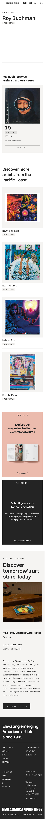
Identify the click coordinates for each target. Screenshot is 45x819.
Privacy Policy (28, 814)
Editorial (6, 762)
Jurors (5, 758)
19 (8, 127)
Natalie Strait (9, 340)
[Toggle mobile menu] (3, 3)
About (4, 775)
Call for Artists (32, 747)
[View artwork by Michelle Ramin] (22, 372)
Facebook (6, 786)
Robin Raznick (9, 286)
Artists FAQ (30, 751)
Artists (5, 751)
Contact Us (7, 772)
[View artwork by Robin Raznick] (22, 262)
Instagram (6, 779)
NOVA (4, 754)
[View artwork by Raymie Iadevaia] (22, 207)
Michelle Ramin (10, 395)
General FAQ (31, 754)
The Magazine (8, 747)
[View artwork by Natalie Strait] (22, 317)
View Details (22, 148)
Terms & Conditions (10, 814)
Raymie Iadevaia (10, 231)
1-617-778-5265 (31, 798)
